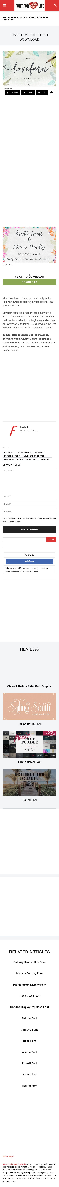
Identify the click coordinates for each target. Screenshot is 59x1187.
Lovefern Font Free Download (20, 459)
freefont (24, 426)
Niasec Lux (30, 1074)
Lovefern (40, 452)
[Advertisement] (29, 129)
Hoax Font (29, 1041)
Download (29, 282)
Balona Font (29, 1018)
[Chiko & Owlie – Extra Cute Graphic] (29, 668)
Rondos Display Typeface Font (29, 1007)
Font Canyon (8, 1156)
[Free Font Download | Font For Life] (29, 5)
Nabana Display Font (29, 973)
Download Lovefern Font (17, 452)
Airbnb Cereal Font (29, 762)
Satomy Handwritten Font (30, 962)
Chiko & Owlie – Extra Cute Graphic (29, 686)
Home (6, 17)
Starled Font (29, 800)
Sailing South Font (29, 724)
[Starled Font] (29, 782)
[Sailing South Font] (29, 706)
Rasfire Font (29, 1085)
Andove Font (29, 1029)
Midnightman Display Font (29, 984)
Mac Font (45, 459)
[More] (51, 92)
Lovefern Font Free (34, 456)
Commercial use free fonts (14, 1163)
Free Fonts (17, 17)
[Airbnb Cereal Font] (29, 744)
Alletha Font (29, 1052)
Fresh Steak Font (29, 996)
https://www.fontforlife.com (29, 431)
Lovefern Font (12, 456)
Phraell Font (29, 1063)
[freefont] (12, 431)
